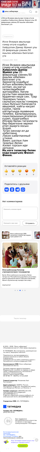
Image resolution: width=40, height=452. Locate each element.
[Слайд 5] (24, 290)
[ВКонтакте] (6, 189)
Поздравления (8, 36)
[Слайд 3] (20, 290)
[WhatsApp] (23, 189)
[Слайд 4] (22, 290)
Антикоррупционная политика (11, 432)
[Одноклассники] (12, 189)
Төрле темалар (20, 318)
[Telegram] (17, 189)
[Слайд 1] (15, 290)
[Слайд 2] (17, 290)
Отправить (29, 223)
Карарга (22, 446)
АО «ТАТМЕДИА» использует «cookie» (10, 435)
